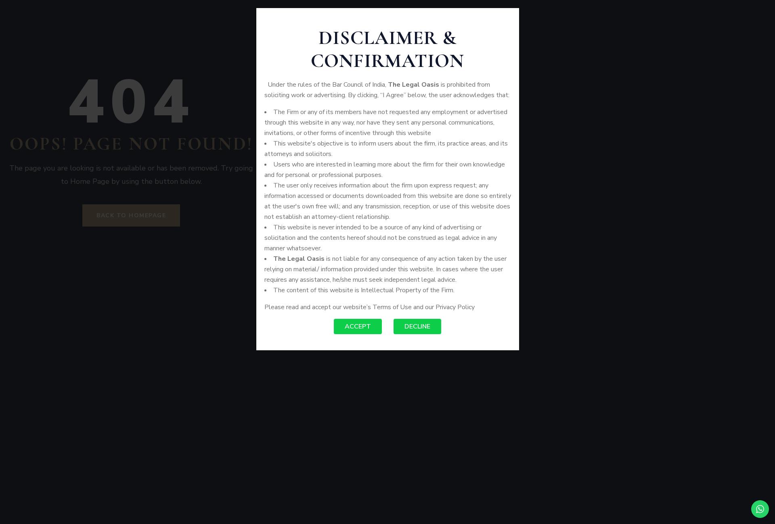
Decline (417, 326)
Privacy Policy (455, 307)
